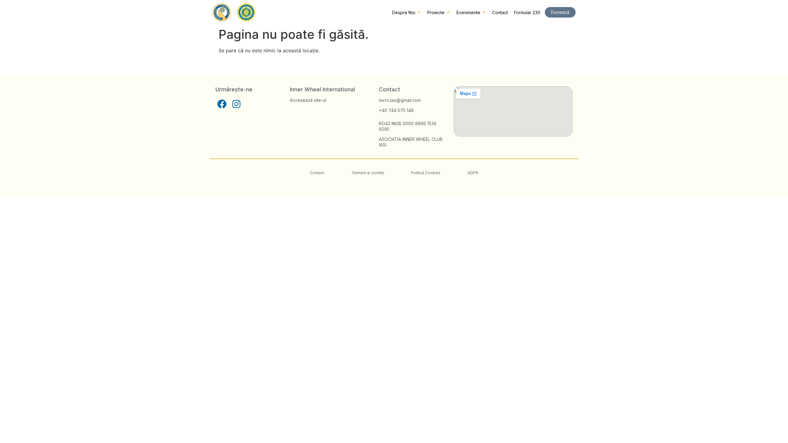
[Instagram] (236, 104)
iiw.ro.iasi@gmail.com (400, 100)
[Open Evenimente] (484, 12)
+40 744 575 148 (396, 110)
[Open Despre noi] (419, 12)
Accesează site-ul (308, 100)
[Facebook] (221, 104)
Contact (317, 172)
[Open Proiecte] (448, 12)
